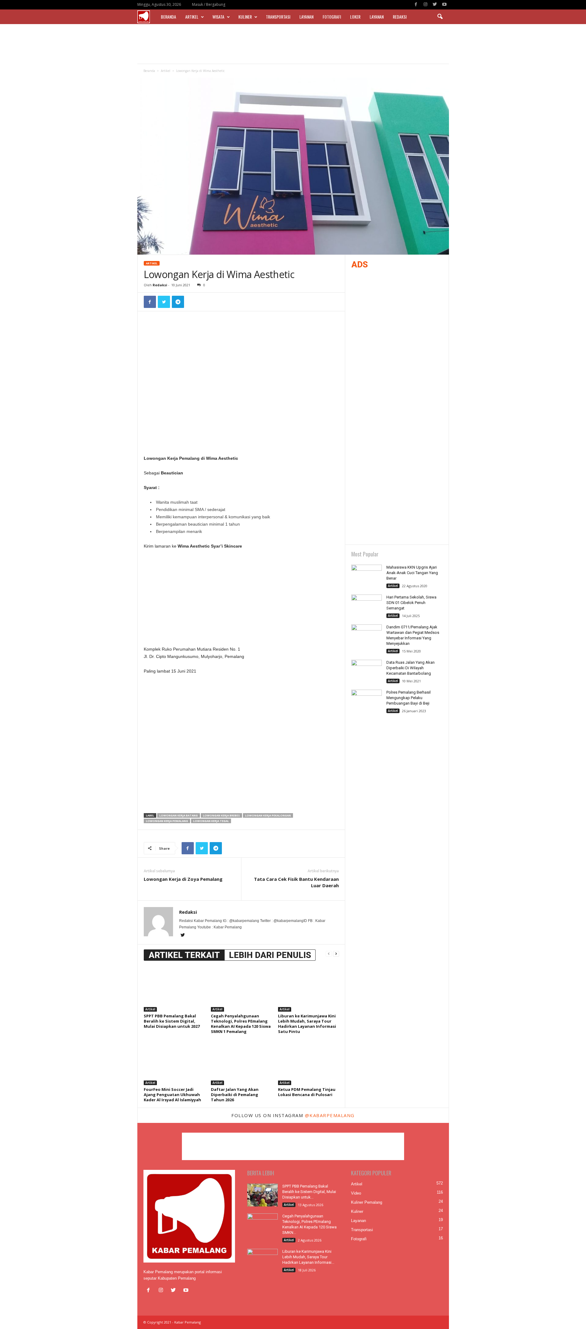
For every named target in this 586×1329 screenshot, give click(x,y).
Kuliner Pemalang (366, 1202)
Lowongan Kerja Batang (178, 815)
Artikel (191, 16)
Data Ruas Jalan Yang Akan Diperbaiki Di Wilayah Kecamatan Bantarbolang (410, 668)
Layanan (306, 16)
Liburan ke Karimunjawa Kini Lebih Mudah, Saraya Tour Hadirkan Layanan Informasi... (308, 1257)
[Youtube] (444, 4)
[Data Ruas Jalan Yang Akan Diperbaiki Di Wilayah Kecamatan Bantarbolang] (366, 671)
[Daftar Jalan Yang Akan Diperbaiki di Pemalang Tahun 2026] (241, 1062)
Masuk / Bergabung (208, 4)
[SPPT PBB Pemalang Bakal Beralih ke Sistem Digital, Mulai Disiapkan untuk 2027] (174, 989)
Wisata (218, 16)
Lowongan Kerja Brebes (221, 815)
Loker (355, 16)
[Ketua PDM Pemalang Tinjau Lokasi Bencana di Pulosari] (308, 1062)
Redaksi (400, 16)
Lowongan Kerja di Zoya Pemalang (183, 879)
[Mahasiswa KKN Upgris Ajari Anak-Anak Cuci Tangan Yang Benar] (366, 576)
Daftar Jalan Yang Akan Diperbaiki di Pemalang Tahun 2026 (235, 1094)
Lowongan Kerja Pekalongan (268, 815)
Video (356, 1193)
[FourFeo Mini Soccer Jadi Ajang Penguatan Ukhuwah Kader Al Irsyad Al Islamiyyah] (174, 1062)
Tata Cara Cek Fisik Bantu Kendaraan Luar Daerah (296, 882)
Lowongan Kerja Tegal (211, 821)
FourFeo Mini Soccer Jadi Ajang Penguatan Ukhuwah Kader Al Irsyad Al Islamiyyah (172, 1094)
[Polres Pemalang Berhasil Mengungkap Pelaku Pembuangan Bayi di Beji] (366, 701)
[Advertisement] (293, 44)
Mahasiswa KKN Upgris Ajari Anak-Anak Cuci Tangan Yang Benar (412, 573)
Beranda (168, 16)
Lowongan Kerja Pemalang (167, 821)
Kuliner (245, 16)
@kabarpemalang (330, 1115)
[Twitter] (435, 4)
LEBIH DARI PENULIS (270, 955)
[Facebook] (416, 4)
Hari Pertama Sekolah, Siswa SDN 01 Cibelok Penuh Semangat (411, 602)
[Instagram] (425, 4)
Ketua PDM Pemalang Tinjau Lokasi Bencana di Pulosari (306, 1092)
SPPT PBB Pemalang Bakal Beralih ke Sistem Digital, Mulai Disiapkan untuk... (309, 1191)
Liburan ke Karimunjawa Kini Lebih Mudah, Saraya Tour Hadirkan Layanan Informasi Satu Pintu (307, 1023)
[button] (440, 16)
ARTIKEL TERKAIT (184, 955)
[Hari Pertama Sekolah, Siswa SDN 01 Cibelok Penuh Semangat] (366, 606)
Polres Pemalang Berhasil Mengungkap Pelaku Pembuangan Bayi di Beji (408, 698)
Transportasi (278, 16)
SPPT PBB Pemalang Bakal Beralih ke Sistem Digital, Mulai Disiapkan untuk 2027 (172, 1021)
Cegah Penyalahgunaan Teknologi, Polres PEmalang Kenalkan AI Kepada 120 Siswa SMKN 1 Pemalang (241, 1023)
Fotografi (332, 16)
